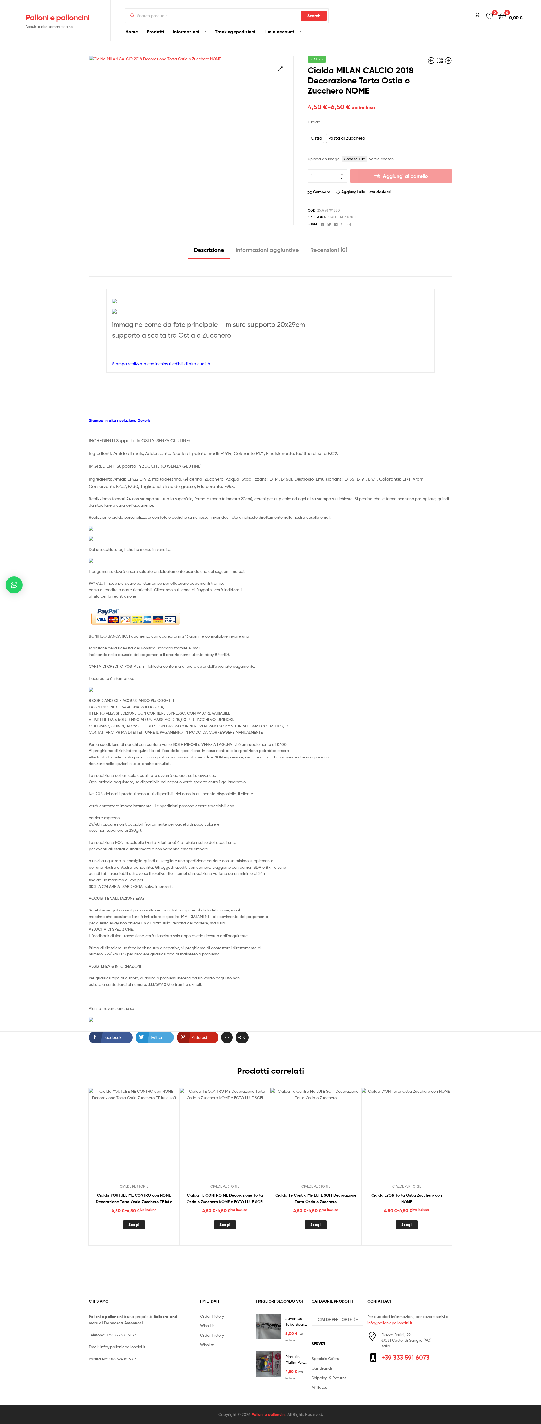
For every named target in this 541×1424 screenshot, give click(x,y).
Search (313, 15)
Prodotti (155, 31)
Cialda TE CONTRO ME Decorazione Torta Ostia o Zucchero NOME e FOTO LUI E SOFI (225, 1198)
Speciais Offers (325, 1358)
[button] (280, 69)
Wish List (208, 1325)
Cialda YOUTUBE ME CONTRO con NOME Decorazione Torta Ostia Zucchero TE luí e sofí (134, 1199)
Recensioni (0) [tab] (328, 249)
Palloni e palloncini (57, 17)
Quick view (148, 1138)
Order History (212, 1316)
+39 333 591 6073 (121, 1334)
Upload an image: (325, 158)
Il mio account (279, 31)
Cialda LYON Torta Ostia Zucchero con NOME (406, 1198)
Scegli (133, 1224)
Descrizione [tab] (209, 249)
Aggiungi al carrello (405, 176)
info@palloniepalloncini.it (122, 1346)
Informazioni (186, 31)
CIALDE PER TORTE (342, 217)
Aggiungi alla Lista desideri (366, 191)
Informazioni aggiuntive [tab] (267, 249)
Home (131, 31)
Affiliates (319, 1387)
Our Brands (322, 1368)
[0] (489, 15)
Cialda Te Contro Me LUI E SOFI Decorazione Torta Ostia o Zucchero (315, 1198)
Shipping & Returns (329, 1377)
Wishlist (207, 1344)
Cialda (314, 121)
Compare (321, 191)
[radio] (316, 138)
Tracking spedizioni (235, 31)
